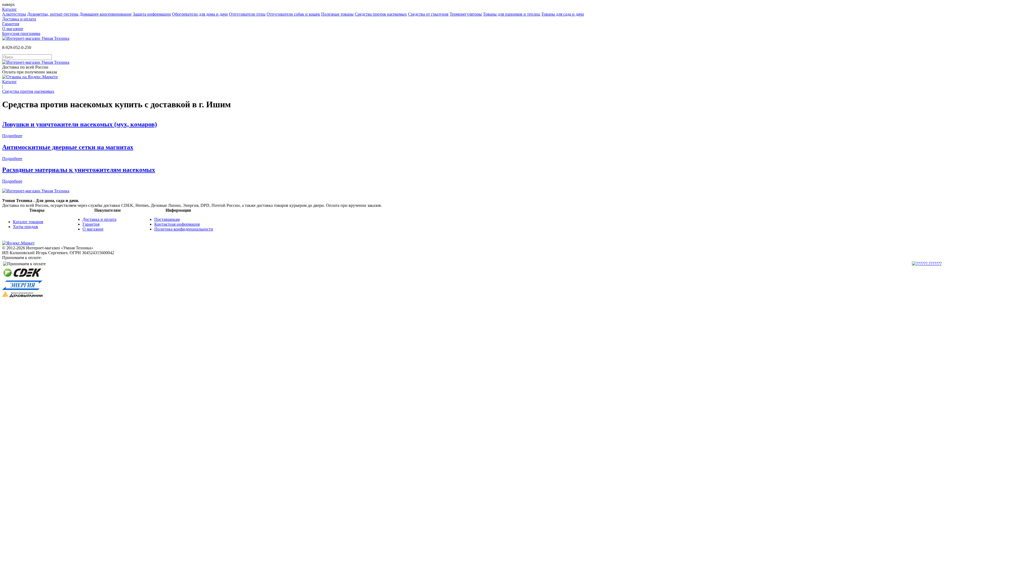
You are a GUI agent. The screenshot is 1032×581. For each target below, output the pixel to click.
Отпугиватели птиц (247, 14)
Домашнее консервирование (106, 14)
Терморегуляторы (466, 14)
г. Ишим (215, 104)
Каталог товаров (28, 221)
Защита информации (152, 14)
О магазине (12, 28)
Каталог (9, 9)
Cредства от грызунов (428, 14)
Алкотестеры (14, 14)
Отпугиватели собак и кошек (293, 14)
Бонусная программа (21, 33)
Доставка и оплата (19, 19)
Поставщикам (167, 219)
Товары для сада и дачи (562, 14)
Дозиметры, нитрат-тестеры (52, 14)
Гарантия (10, 24)
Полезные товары (337, 14)
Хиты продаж (25, 226)
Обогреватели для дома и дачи (200, 14)
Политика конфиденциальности (183, 229)
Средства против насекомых (381, 14)
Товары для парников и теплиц (511, 14)
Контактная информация (177, 224)
